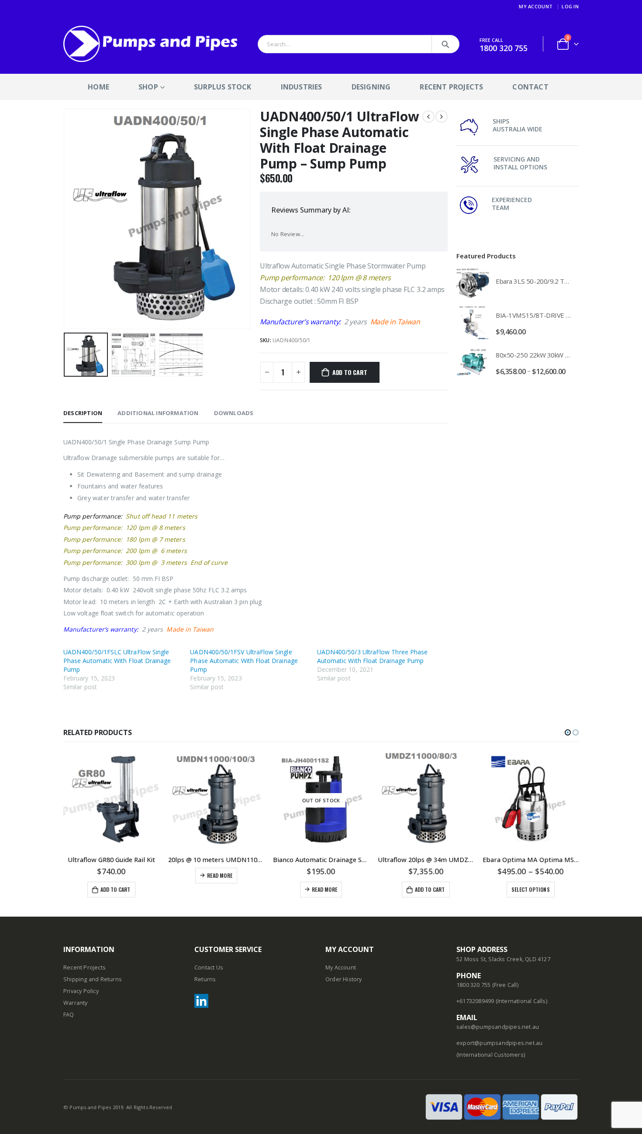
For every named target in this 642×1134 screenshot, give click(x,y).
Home (98, 87)
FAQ (68, 1014)
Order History (343, 979)
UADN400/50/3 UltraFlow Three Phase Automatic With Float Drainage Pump (372, 656)
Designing (371, 87)
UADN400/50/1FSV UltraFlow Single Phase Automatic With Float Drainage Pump (243, 661)
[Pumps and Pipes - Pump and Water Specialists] (150, 44)
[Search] (445, 44)
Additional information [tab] (157, 413)
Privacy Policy (81, 991)
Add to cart (349, 372)
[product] (472, 283)
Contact (530, 87)
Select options (530, 889)
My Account (535, 6)
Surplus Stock (223, 87)
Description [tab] (82, 413)
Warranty (75, 1003)
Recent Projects (451, 87)
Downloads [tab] (234, 413)
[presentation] (65, 219)
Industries (301, 87)
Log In (570, 6)
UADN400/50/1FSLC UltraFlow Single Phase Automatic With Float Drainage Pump (117, 661)
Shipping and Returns (92, 979)
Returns (205, 979)
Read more (219, 875)
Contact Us (208, 967)
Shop (148, 87)
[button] (568, 732)
